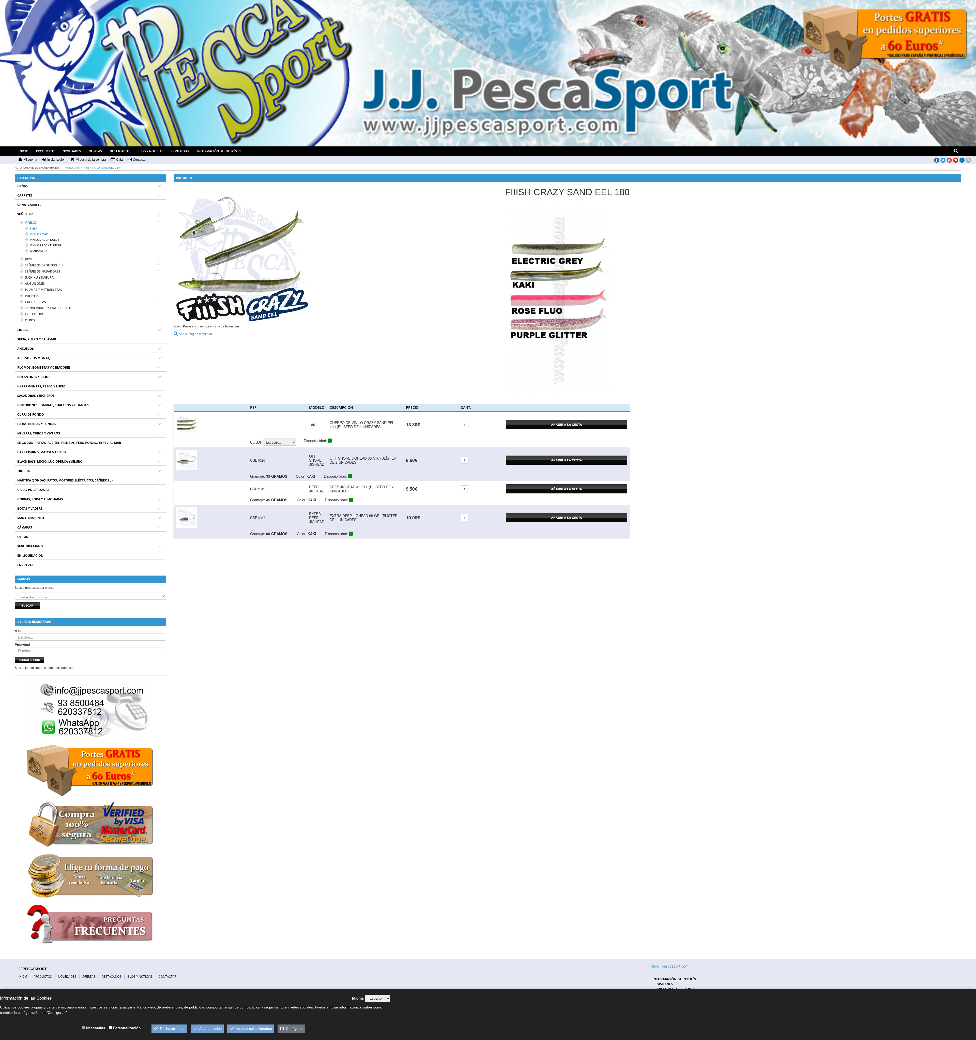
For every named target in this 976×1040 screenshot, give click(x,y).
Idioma (358, 998)
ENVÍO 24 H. (26, 565)
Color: (301, 476)
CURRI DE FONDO (30, 414)
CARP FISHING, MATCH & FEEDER (41, 452)
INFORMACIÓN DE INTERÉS (217, 151)
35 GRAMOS (276, 476)
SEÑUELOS (25, 214)
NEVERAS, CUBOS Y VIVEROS (38, 433)
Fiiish (33, 228)
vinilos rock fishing (45, 245)
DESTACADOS (120, 151)
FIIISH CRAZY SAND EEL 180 (102, 167)
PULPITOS (32, 296)
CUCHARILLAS (35, 302)
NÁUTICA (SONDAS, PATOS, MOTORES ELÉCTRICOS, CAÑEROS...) (65, 480)
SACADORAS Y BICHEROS (36, 396)
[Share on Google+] (949, 160)
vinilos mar (39, 234)
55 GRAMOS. (277, 534)
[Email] (968, 160)
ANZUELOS (25, 348)
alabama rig (39, 251)
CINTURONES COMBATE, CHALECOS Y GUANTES (53, 405)
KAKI (311, 476)
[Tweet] (943, 160)
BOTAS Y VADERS (29, 508)
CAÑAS (22, 186)
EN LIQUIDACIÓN (30, 555)
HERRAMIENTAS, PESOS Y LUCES (41, 386)
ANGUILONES (35, 283)
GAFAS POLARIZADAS (33, 490)
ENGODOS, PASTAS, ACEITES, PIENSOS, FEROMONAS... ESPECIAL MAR (69, 443)
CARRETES (25, 195)
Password (22, 644)
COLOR (256, 442)
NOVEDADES (72, 151)
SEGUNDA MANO (30, 546)
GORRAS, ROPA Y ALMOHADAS (40, 499)
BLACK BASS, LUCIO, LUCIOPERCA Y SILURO (50, 461)
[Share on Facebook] (936, 160)
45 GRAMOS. (277, 500)
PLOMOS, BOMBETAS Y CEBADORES (44, 367)
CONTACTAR (180, 151)
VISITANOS (665, 984)
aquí (72, 668)
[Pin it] (955, 160)
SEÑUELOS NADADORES (42, 271)
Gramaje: (257, 476)
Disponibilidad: (315, 441)
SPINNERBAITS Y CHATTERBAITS (48, 308)
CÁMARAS (24, 527)
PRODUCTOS (45, 151)
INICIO (23, 151)
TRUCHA (23, 471)
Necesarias (95, 1027)
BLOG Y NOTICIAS (150, 151)
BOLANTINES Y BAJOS (33, 377)
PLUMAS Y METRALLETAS (43, 290)
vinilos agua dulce (44, 240)
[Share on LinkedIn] (962, 160)
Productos (72, 167)
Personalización (127, 1027)
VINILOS (31, 222)
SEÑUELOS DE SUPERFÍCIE (44, 265)
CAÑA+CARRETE (29, 205)
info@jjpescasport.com (669, 966)
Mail (18, 631)
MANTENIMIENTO (30, 518)
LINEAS (22, 330)
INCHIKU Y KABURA (39, 277)
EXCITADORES (35, 314)
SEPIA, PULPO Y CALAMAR (36, 339)
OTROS (30, 320)
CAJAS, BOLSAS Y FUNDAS (36, 424)
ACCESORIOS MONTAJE (34, 358)
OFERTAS (95, 151)
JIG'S (28, 259)
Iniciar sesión (29, 660)
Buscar (27, 605)
